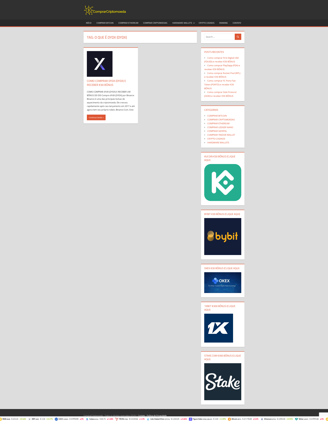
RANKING (223, 22)
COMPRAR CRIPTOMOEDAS (155, 22)
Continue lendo (95, 117)
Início (88, 22)
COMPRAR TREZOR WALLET (221, 134)
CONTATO (237, 22)
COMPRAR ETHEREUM (128, 22)
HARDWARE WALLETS (182, 22)
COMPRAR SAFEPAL (217, 131)
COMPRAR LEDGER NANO (220, 127)
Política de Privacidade (157, 415)
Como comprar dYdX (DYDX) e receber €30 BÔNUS (106, 83)
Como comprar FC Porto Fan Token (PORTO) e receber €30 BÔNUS (220, 84)
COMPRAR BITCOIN (105, 22)
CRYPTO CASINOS (206, 22)
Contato (141, 415)
